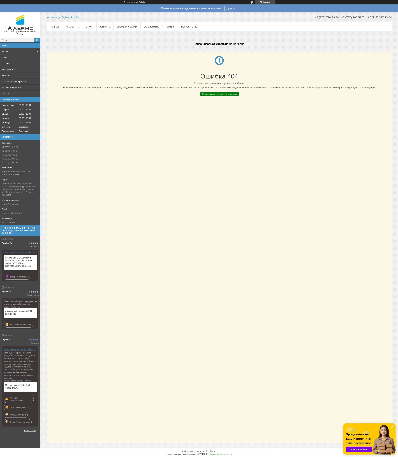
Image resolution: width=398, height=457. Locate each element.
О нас (4, 57)
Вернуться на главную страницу (221, 93)
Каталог (6, 51)
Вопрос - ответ (189, 26)
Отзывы (6, 63)
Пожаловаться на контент (221, 454)
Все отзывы (30, 430)
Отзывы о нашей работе (14, 81)
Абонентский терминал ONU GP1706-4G (18, 312)
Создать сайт (130, 2)
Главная (54, 26)
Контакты (105, 26)
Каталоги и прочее (11, 87)
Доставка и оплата (127, 26)
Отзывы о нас (151, 26)
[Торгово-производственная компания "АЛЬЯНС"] (20, 22)
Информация (8, 69)
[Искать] (37, 40)
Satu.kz (213, 451)
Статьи (5, 93)
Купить (231, 8)
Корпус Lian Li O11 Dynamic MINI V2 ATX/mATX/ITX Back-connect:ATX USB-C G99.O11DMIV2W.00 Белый (19, 262)
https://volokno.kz (10, 204)
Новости (6, 75)
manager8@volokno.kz (13, 213)
